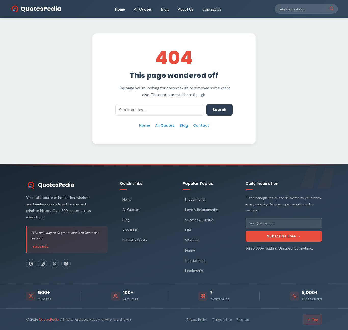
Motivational (195, 199)
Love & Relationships (202, 209)
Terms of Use (222, 320)
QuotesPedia (56, 185)
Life (188, 230)
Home (120, 9)
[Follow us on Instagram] (42, 263)
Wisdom (191, 240)
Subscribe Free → (283, 236)
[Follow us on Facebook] (66, 263)
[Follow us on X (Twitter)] (54, 263)
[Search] (331, 9)
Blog (165, 9)
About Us (185, 9)
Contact (201, 125)
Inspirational (195, 260)
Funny (190, 250)
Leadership (194, 270)
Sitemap (243, 320)
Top (315, 319)
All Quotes (143, 9)
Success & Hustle (199, 220)
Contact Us (211, 9)
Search (219, 109)
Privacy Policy (196, 320)
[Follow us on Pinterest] (30, 263)
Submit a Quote (135, 240)
